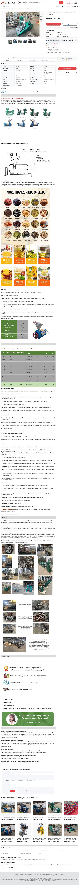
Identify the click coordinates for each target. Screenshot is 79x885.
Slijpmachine (3, 851)
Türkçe (62, 875)
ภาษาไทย (58, 875)
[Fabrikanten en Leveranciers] (8, 2)
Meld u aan (48, 52)
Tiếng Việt (66, 875)
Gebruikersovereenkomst (28, 874)
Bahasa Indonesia (72, 875)
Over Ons (16, 874)
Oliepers (58, 864)
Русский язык (27, 875)
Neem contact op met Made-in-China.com (46, 874)
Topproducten (57, 874)
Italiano (32, 875)
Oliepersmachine (62, 851)
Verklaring (21, 874)
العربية (45, 875)
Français (22, 875)
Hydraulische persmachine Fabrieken (9, 864)
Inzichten (62, 874)
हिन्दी (54, 875)
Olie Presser (29, 8)
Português (17, 875)
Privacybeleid (36, 874)
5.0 (62, 60)
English (9, 875)
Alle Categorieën (6, 6)
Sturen (12, 791)
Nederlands (40, 875)
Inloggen (76, 3)
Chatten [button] (71, 24)
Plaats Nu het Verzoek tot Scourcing (33, 790)
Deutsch (36, 875)
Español (13, 875)
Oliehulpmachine (23, 851)
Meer (2, 870)
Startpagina (3, 8)
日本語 (52, 875)
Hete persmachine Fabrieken (35, 864)
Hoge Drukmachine (66, 864)
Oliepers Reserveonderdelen (25, 853)
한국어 (48, 875)
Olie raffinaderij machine (44, 851)
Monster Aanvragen (74, 27)
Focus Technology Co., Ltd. (38, 878)
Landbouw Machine (22, 8)
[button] (51, 60)
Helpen (63, 6)
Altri (40, 853)
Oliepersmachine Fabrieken (49, 864)
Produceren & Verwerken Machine (12, 8)
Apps (68, 6)
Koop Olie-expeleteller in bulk (7, 867)
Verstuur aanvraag (53, 24)
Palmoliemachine (4, 853)
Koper (57, 6)
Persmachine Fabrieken (23, 864)
